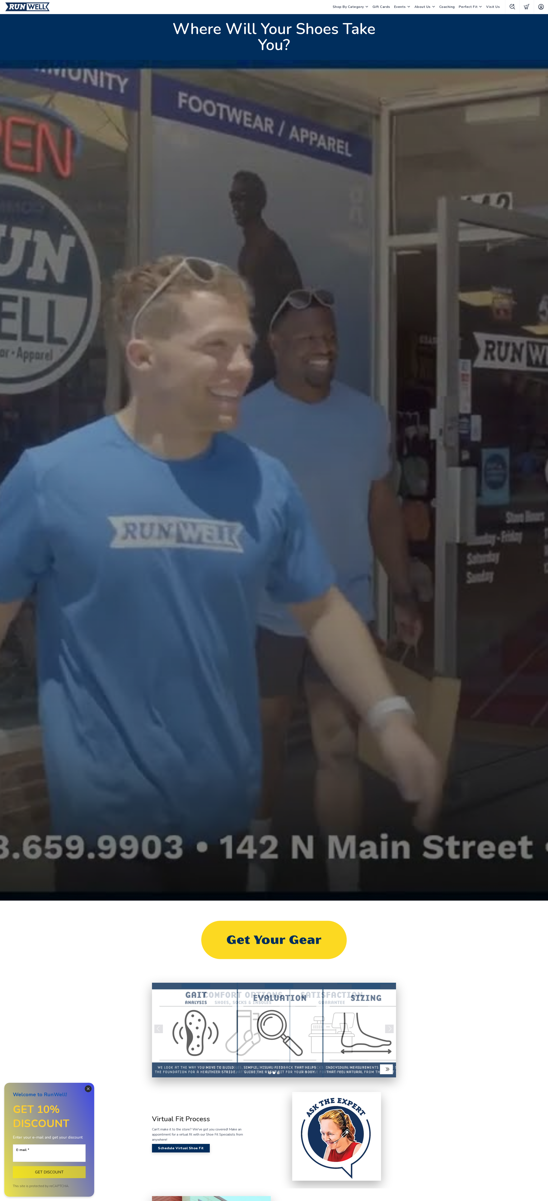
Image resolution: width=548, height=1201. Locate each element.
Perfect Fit (468, 6)
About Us (422, 6)
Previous (158, 1029)
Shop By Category (348, 6)
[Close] (88, 1088)
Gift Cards (381, 6)
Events (400, 6)
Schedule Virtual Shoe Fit (181, 1148)
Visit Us (493, 6)
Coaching (447, 6)
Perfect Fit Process (367, 1069)
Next (389, 1029)
